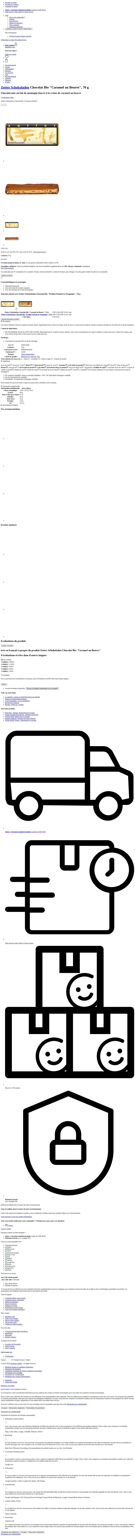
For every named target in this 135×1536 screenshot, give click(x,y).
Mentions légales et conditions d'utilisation (19, 1367)
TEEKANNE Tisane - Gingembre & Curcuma (20, 720)
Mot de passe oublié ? (12, 1320)
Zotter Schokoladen (15, 87)
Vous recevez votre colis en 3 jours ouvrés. (19, 12)
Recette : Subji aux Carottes (14, 704)
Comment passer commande (14, 1300)
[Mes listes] (6, 58)
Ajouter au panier (7, 275)
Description (6, 321)
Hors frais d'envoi (39, 252)
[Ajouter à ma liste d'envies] (2, 278)
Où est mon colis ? (11, 1322)
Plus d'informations (7, 268)
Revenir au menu (10, 2)
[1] (11, 364)
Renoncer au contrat (7, 1386)
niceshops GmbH (16, 1363)
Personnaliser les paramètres (35, 1408)
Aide (6, 15)
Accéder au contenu (11, 4)
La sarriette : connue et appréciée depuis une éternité (22, 697)
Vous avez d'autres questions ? (15, 1309)
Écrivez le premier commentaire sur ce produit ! (42, 688)
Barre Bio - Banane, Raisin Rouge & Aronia (20, 713)
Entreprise (8, 1380)
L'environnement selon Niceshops (16, 1331)
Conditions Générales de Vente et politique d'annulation (23, 1371)
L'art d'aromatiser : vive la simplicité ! (17, 701)
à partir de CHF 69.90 (25, 10)
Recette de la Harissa (12, 703)
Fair (38, 356)
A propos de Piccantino (13, 1344)
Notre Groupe (9, 1346)
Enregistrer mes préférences (10, 1532)
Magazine (8, 1335)
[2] (32, 364)
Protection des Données (13, 1369)
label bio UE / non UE (28, 356)
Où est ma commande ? (17, 17)
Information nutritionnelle (11, 386)
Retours (11, 19)
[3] (106, 367)
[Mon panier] (69, 61)
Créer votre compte (11, 1318)
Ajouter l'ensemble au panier (10, 319)
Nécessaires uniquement (16, 1408)
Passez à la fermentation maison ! (16, 699)
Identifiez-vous (10, 47)
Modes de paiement (15, 23)
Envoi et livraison (11, 1304)
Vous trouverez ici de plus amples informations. (16, 1217)
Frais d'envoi (13, 21)
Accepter (4, 1408)
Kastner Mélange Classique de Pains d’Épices (20, 718)
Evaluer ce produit (7, 646)
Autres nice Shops (11, 1382)
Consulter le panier (11, 6)
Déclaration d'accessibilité (13, 1373)
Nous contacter (14, 25)
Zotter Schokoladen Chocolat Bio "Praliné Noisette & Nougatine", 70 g (26, 314)
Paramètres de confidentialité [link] (14, 1375)
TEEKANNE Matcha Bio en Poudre (17, 716)
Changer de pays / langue (21, 1360)
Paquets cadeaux (10, 1337)
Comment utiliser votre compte (15, 1298)
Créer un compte (10, 54)
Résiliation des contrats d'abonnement (17, 1376)
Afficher (4, 684)
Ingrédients (6, 361)
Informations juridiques (10, 405)
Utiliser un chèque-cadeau (13, 1324)
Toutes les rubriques (16, 27)
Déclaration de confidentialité (77, 1404)
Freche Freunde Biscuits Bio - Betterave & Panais (21, 715)
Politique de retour (11, 1306)
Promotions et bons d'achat (14, 1307)
